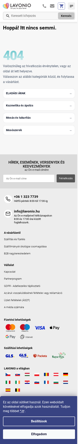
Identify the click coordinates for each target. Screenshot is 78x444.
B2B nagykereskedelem (17, 253)
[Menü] (71, 6)
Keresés (66, 15)
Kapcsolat (9, 271)
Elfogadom (39, 434)
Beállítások (39, 421)
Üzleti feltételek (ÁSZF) (17, 300)
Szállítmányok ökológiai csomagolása (25, 246)
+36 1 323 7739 (26, 197)
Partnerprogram (13, 278)
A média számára (14, 307)
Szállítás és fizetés (14, 239)
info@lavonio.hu (27, 211)
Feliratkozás (66, 178)
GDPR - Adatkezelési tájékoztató (22, 285)
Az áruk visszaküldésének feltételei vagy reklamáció (33, 292)
